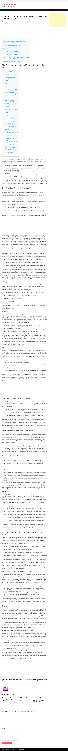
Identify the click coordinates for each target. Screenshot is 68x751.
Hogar (37, 10)
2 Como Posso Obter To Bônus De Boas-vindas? (10, 42)
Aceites (45, 10)
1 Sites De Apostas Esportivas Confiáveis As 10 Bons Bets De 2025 (14, 41)
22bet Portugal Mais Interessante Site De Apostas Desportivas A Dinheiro (24, 699)
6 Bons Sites (4, 48)
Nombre (3, 728)
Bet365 (5, 120)
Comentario (4, 713)
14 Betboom (4, 60)
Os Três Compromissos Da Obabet (10, 121)
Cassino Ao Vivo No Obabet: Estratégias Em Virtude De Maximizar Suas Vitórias (11, 102)
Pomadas (21, 10)
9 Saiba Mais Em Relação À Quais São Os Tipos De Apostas (12, 52)
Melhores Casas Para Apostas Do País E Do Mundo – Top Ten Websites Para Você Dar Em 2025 (11, 132)
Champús (32, 10)
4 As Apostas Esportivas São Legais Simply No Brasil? (11, 45)
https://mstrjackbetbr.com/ (28, 204)
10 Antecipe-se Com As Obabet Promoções (10, 54)
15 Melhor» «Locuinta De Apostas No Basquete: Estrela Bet (12, 61)
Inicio (4, 10)
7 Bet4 (3, 50)
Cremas (41, 10)
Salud (17, 10)
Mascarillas (27, 10)
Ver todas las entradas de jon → (14, 688)
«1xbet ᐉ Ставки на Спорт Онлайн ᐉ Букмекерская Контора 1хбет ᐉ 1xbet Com (9, 699)
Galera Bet (6, 115)
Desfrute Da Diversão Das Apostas (10, 114)
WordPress (21, 749)
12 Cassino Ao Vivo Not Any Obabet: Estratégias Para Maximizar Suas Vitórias (15, 57)
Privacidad (19, 0)
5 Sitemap (4, 47)
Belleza (7, 10)
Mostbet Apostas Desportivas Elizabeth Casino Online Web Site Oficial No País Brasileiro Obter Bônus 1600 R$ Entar (39, 699)
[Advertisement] (24, 31)
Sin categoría (4, 14)
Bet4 (5, 88)
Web (2, 737)
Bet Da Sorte (6, 112)
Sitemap (6, 85)
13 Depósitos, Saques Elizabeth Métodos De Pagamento (12, 58)
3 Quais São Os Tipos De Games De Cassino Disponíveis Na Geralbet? (14, 44)
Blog (49, 10)
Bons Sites (6, 86)
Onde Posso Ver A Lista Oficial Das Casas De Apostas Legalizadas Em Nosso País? (10, 128)
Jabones (12, 10)
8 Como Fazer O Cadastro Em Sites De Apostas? (10, 51)
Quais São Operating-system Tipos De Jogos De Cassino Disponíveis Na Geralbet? (11, 79)
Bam (24, 749)
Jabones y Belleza (10, 4)
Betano (5, 98)
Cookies (15, 0)
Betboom (6, 107)
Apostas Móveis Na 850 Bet (9, 147)
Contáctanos (11, 0)
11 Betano (4, 55)
